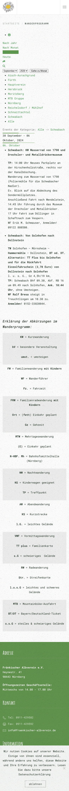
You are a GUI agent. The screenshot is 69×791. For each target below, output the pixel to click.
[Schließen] (64, 768)
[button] (64, 7)
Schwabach (57, 129)
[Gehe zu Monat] (4, 61)
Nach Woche (11, 52)
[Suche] (4, 66)
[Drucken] (9, 34)
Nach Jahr (10, 43)
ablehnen (35, 784)
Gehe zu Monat (39, 71)
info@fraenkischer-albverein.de (32, 730)
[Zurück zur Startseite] (8, 7)
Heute (7, 57)
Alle (41, 129)
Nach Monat (11, 47)
